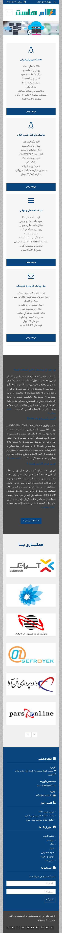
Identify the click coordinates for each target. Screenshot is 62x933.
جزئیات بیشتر (31, 111)
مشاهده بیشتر (31, 521)
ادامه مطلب (14, 458)
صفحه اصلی (48, 836)
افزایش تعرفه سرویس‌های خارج (40, 820)
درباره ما (50, 840)
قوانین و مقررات (47, 857)
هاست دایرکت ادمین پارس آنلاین (39, 816)
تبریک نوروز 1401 (46, 812)
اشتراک (49, 900)
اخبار (52, 848)
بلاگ (52, 844)
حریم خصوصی (47, 852)
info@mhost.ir (44, 796)
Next (56, 30)
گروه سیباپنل (42, 920)
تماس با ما (49, 861)
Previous (5, 30)
